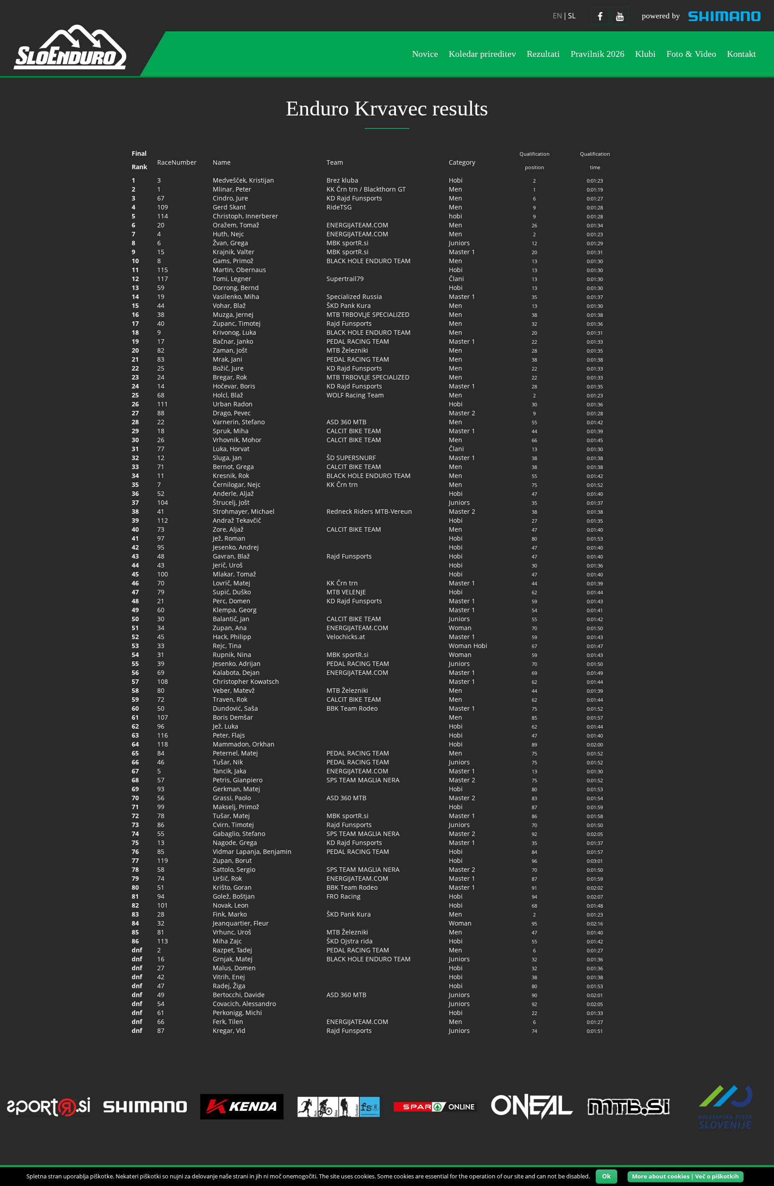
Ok (606, 1176)
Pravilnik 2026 (597, 54)
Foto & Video (691, 54)
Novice (425, 54)
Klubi (645, 54)
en (557, 16)
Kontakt (741, 54)
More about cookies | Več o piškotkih (685, 1176)
